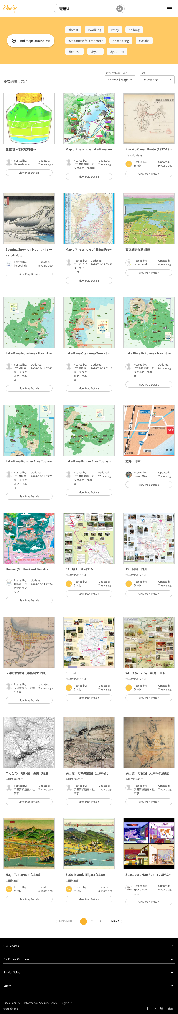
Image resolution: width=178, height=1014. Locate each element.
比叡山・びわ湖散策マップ (20, 588)
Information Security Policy (40, 1003)
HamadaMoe (22, 164)
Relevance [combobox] (150, 79)
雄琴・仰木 (133, 461)
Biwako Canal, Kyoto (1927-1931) (149, 149)
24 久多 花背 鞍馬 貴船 (145, 673)
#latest (73, 30)
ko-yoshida (20, 265)
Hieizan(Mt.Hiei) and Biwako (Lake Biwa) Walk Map (43, 569)
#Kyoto (95, 51)
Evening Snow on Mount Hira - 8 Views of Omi (39, 249)
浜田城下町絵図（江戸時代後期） (148, 773)
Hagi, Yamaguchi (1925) (23, 874)
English (64, 1003)
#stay (115, 30)
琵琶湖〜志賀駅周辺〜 (21, 149)
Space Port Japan (140, 891)
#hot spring (121, 40)
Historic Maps (133, 155)
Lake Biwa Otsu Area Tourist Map (90, 353)
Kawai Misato (142, 476)
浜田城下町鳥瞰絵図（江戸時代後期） (91, 773)
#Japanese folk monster (85, 40)
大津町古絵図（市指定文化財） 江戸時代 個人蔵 (40, 673)
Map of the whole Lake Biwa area (90, 149)
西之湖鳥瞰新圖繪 (137, 249)
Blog (170, 1008)
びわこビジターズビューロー (80, 268)
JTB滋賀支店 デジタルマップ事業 (84, 166)
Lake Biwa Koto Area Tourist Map (149, 353)
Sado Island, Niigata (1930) (85, 874)
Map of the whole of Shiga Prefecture (93, 249)
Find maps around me (34, 40)
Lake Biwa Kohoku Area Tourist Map (32, 461)
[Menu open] (165, 8)
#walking (94, 30)
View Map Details (29, 172)
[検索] (119, 8)
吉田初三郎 (12, 880)
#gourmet (117, 51)
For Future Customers (17, 959)
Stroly (137, 165)
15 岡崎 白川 (136, 569)
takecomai (140, 264)
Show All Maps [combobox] (118, 79)
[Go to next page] (116, 921)
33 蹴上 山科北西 (79, 569)
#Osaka (144, 40)
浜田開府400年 (14, 779)
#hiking (134, 30)
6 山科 (71, 673)
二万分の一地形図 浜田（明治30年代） (33, 773)
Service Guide (11, 972)
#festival (74, 51)
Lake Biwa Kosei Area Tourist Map (30, 353)
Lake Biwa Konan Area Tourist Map (91, 461)
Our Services (11, 946)
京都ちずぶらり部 (76, 575)
